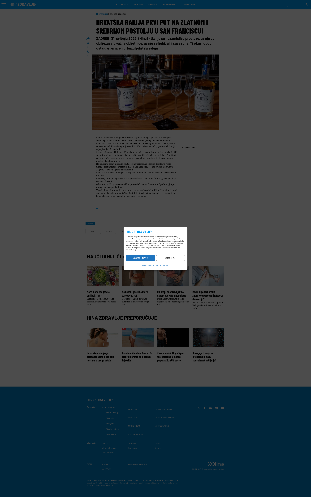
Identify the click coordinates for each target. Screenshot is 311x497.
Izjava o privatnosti (162, 265)
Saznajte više (170, 258)
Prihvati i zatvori (140, 258)
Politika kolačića (148, 265)
